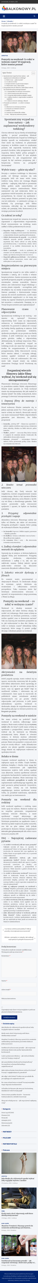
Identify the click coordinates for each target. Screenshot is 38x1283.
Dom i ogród (5, 1112)
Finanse (4, 1115)
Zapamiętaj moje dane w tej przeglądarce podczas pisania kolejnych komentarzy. (18, 1011)
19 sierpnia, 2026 (6, 1183)
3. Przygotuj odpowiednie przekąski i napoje (19, 95)
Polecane (6, 1150)
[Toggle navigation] (3, 16)
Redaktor (13, 1230)
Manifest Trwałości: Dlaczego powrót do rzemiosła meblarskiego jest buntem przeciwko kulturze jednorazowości (18, 1042)
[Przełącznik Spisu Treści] (32, 73)
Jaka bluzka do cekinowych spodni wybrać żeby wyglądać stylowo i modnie (17, 1179)
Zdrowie (4, 1125)
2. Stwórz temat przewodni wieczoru (17, 93)
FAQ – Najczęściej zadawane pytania (16, 114)
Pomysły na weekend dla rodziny (16, 112)
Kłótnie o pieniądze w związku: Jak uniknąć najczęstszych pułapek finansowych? (19, 938)
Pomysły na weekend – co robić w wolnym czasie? (17, 104)
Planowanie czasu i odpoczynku (15, 85)
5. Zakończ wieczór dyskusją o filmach (17, 101)
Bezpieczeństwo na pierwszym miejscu (17, 83)
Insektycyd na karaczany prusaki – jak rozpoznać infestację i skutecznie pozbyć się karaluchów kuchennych (18, 1050)
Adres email (6, 990)
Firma (3, 1118)
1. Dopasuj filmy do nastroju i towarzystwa (18, 91)
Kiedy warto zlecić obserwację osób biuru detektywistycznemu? (17, 1214)
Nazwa (4, 981)
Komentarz (5, 956)
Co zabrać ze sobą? (11, 82)
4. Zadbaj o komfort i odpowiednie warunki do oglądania (20, 98)
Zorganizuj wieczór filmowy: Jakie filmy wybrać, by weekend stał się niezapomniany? (18, 88)
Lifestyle (4, 55)
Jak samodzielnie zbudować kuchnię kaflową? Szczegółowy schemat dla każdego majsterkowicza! (16, 1064)
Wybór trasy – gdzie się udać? (14, 80)
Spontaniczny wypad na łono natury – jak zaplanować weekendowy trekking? (16, 77)
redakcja (13, 68)
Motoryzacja (5, 1123)
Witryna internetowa (8, 998)
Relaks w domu (10, 110)
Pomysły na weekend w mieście (15, 108)
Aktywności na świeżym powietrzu (16, 107)
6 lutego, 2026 (5, 1230)
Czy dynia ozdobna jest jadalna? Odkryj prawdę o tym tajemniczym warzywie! (17, 930)
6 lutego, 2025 (5, 68)
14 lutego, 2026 (5, 1218)
